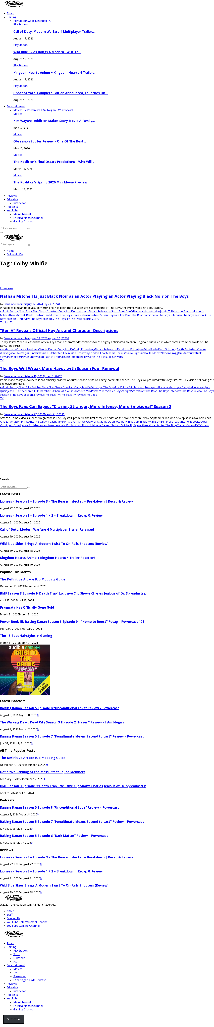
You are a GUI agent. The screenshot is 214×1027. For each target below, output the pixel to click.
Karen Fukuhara (36, 391)
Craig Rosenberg (84, 349)
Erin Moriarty (136, 387)
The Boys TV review (72, 395)
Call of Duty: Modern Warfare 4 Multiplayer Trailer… (54, 31)
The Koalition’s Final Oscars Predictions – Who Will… (53, 162)
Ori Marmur (185, 353)
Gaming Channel (23, 221)
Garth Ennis (118, 311)
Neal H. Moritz (152, 353)
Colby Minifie (67, 311)
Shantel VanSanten (153, 425)
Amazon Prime (19, 421)
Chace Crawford (49, 311)
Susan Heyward (110, 315)
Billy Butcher (33, 387)
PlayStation (20, 24)
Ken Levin (64, 353)
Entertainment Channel (28, 218)
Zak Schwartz (115, 357)
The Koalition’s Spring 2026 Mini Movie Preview (50, 182)
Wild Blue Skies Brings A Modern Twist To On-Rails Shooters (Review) (54, 544)
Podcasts (12, 207)
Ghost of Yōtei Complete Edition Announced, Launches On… (60, 93)
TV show (203, 425)
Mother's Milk (82, 391)
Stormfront (138, 391)
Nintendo (19, 958)
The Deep (76, 319)
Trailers (5, 322)
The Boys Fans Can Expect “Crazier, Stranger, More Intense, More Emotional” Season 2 (85, 406)
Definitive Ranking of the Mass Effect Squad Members (42, 772)
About (10, 13)
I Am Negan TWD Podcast (29, 980)
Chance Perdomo (27, 349)
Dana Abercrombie (15, 304)
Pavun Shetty (29, 357)
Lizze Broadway (79, 353)
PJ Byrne (136, 425)
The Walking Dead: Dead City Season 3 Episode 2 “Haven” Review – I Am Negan (62, 722)
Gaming (11, 17)
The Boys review (191, 391)
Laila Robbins (68, 425)
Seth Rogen (71, 357)
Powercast (19, 976)
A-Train (5, 311)
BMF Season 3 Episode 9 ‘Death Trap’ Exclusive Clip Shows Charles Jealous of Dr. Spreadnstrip (73, 593)
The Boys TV (62, 319)
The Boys (125, 315)
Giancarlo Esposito (188, 421)
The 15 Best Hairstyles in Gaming (26, 635)
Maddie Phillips (115, 353)
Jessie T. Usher (169, 311)
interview (154, 311)
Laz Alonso (185, 311)
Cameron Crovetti (67, 421)
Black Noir (32, 311)
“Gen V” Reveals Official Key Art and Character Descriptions (59, 330)
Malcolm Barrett (100, 425)
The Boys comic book (144, 315)
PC (15, 961)
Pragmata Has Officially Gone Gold (27, 607)
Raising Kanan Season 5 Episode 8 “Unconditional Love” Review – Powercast (59, 708)
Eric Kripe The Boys (103, 387)
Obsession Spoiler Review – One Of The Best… (49, 141)
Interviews (19, 203)
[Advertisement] (61, 277)
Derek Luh (123, 349)
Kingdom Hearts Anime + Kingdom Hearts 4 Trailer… (54, 72)
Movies (17, 114)
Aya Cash (50, 421)
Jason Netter (18, 353)
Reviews (12, 196)
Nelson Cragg (169, 353)
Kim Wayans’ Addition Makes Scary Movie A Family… (54, 121)
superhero (93, 315)
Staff (10, 914)
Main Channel (22, 214)
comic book (82, 311)
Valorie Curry (90, 319)
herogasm (151, 387)
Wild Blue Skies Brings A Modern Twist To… (47, 52)
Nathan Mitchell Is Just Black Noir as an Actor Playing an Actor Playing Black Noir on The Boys (94, 296)
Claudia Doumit (48, 349)
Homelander (141, 311)
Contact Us (13, 918)
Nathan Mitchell (121, 425)
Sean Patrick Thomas (51, 357)
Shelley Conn (87, 357)
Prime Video (79, 315)
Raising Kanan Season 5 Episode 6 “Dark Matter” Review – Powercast (54, 836)
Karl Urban (53, 391)
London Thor (97, 353)
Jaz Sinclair (32, 353)
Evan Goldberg (167, 349)
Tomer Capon (186, 425)
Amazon (5, 421)
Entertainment (16, 106)
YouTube (12, 210)
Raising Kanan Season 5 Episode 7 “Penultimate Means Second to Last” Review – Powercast (72, 736)
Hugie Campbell (183, 387)
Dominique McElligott (146, 421)
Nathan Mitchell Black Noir (22, 315)
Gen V (129, 311)
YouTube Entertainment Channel (27, 922)
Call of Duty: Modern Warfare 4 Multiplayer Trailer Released (47, 529)
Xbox (16, 954)
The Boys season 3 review (27, 395)
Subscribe (13, 1019)
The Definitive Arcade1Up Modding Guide (32, 579)
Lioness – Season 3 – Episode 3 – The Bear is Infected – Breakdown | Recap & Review (66, 501)
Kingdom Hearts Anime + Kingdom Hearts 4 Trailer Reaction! (47, 558)
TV (11, 322)
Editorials (12, 199)
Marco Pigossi (134, 353)
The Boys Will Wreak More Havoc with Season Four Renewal (59, 368)
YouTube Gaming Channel (23, 925)
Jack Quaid (14, 425)
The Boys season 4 (194, 315)
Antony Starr (18, 311)
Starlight (125, 391)
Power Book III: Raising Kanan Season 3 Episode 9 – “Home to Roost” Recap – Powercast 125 (72, 621)
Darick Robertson (100, 311)
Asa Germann (8, 349)
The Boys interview (170, 315)
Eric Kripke (137, 349)
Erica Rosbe (151, 349)
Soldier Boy (113, 391)
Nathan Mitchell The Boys (55, 315)
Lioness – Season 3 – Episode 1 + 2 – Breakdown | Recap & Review (51, 515)
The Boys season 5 (42, 319)
